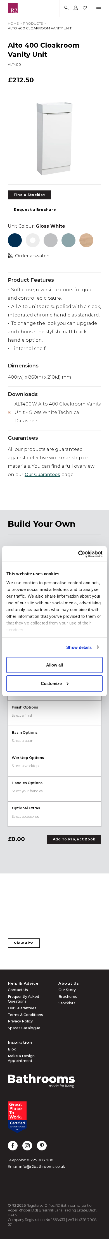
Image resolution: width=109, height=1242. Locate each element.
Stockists (66, 1003)
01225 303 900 (40, 1160)
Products (33, 23)
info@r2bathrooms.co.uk (42, 1166)
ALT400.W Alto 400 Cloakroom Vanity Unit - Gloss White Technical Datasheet (58, 412)
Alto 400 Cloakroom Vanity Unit (40, 28)
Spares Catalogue (24, 1028)
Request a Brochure (35, 210)
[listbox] (54, 137)
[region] (54, 138)
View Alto (24, 943)
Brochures (67, 996)
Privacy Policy (20, 1021)
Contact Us (18, 990)
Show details (79, 647)
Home (13, 23)
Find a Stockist (29, 195)
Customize (51, 683)
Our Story (67, 990)
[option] (54, 137)
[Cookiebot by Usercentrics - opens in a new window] (78, 554)
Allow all (54, 665)
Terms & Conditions (25, 1015)
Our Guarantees (42, 474)
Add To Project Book (74, 839)
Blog (12, 1049)
